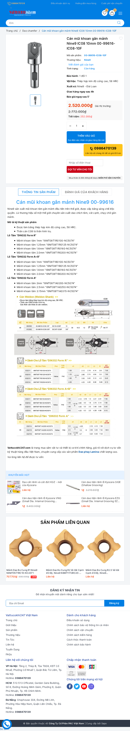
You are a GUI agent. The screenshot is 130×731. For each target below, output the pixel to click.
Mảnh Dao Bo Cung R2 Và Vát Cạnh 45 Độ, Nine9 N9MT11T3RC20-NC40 (65, 571)
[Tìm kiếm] (119, 22)
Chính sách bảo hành (79, 644)
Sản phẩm (11, 630)
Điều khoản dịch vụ (60, 3)
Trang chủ (11, 620)
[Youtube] (84, 686)
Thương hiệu (13, 634)
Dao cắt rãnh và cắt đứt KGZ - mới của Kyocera (42, 483)
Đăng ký (114, 603)
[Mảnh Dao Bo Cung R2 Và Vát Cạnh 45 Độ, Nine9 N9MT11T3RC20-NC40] (65, 548)
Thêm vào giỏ (86, 137)
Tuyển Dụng (13, 649)
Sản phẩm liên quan (65, 522)
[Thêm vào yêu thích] (121, 38)
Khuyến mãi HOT (18, 474)
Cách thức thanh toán (79, 639)
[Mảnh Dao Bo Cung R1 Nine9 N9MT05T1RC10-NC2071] (25, 548)
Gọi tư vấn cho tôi (80, 169)
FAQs (9, 654)
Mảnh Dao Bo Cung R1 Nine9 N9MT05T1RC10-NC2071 (21, 571)
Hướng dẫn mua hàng (85, 3)
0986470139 (18, 3)
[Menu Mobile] (121, 13)
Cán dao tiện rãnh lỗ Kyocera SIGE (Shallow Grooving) (101, 483)
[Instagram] (91, 686)
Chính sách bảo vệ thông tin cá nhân (88, 625)
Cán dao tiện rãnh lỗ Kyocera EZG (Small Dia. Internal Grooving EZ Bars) (100, 500)
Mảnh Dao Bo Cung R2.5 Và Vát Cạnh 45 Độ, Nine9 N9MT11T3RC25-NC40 (102, 571)
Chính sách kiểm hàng (79, 634)
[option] (35, 64)
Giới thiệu (11, 625)
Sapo (104, 723)
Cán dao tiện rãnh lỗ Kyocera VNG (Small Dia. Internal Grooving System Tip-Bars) (41, 500)
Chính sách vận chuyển (80, 630)
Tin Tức (10, 639)
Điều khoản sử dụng (78, 620)
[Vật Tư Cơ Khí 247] (22, 12)
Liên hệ (10, 644)
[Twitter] (77, 686)
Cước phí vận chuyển (111, 3)
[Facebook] (70, 686)
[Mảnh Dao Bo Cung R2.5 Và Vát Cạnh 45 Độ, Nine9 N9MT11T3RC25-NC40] (105, 548)
